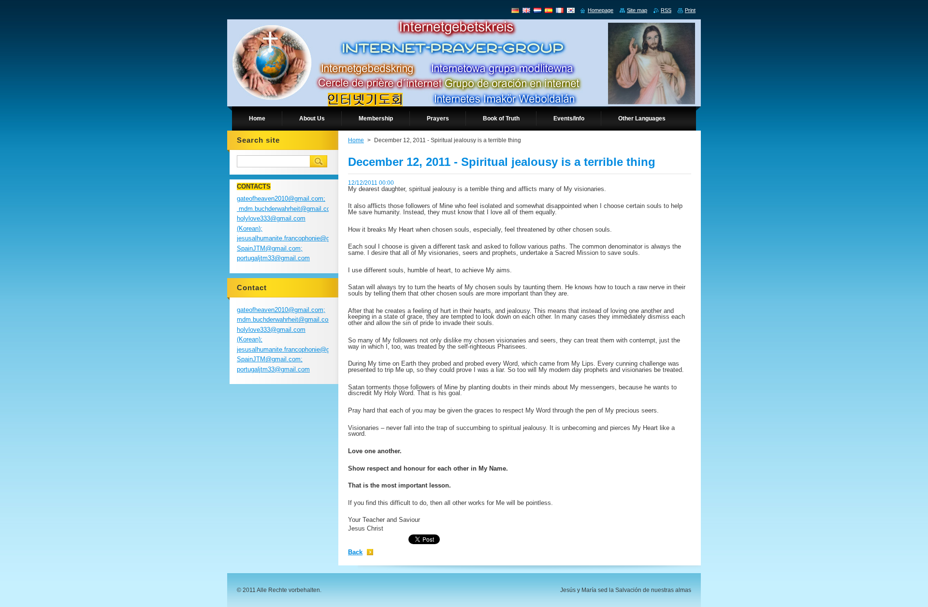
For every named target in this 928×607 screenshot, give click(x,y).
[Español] (548, 10)
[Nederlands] (537, 10)
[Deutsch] (515, 10)
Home (356, 140)
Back (355, 552)
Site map (637, 10)
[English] (526, 10)
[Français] (560, 10)
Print (690, 10)
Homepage (600, 10)
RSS (666, 10)
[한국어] (571, 10)
